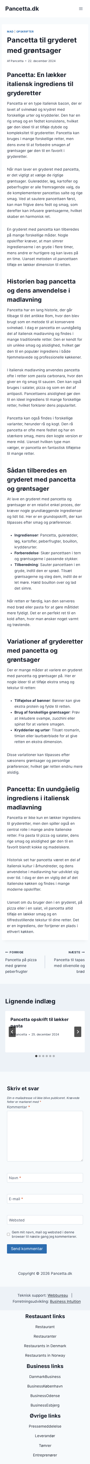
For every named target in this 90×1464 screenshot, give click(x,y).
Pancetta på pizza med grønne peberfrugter (21, 962)
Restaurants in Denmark (45, 1346)
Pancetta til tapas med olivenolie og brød (69, 962)
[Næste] (77, 1032)
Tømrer (45, 1445)
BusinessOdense (45, 1396)
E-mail (16, 1199)
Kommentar (18, 1107)
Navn (15, 1178)
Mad (10, 31)
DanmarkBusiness (45, 1376)
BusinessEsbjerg (45, 1405)
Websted (17, 1220)
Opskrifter (25, 31)
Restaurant (45, 1327)
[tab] (36, 1056)
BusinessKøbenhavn (45, 1386)
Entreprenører (45, 1455)
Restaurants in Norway (45, 1355)
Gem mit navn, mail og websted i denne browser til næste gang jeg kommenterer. (44, 1234)
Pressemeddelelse (45, 1426)
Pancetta (17, 61)
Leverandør (45, 1436)
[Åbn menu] (81, 8)
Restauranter (45, 1336)
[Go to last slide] (12, 1032)
